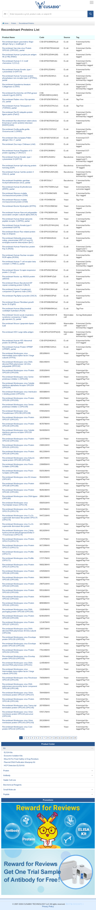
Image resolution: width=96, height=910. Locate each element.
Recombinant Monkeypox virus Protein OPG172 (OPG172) (18, 546)
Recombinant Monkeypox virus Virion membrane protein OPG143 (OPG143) (18, 721)
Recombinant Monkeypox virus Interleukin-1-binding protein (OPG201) (19, 393)
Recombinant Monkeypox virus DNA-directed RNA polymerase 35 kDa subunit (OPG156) (19, 631)
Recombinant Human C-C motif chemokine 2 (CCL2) (15, 62)
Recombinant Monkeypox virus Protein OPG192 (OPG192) (18, 440)
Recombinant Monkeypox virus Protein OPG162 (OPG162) (18, 598)
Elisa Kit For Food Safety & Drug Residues (21, 759)
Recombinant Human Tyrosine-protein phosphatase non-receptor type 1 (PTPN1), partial (19, 78)
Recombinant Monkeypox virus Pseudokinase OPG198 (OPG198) (16, 412)
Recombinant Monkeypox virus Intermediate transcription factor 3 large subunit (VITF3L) (18, 355)
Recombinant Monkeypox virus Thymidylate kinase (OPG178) (15, 504)
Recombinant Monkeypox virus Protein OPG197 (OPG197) (18, 418)
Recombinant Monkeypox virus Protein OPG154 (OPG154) (18, 651)
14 (71, 738)
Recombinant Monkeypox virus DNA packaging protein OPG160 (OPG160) (17, 610)
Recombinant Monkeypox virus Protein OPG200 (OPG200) (18, 399)
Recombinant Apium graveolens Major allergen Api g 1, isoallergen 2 (17, 43)
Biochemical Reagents (12, 785)
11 (60, 738)
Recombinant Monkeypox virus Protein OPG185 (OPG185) (18, 484)
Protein (13, 23)
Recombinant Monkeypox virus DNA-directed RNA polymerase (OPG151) (17, 664)
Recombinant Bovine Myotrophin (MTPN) (19, 206)
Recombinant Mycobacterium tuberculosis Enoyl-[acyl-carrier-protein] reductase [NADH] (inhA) (19, 123)
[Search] (91, 14)
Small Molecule (9, 789)
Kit (4, 748)
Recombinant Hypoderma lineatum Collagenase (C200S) (16, 85)
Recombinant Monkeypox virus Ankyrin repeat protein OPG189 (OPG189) (18, 459)
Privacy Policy (48, 906)
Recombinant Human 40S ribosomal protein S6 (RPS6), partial (17, 341)
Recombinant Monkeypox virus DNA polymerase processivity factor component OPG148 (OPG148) (19, 686)
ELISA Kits (8, 752)
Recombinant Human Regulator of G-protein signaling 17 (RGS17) (17, 152)
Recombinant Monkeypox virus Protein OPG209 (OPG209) (18, 371)
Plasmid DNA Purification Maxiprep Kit (19, 762)
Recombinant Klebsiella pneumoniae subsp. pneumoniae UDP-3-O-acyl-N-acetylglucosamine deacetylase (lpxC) (17, 240)
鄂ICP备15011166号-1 (75, 904)
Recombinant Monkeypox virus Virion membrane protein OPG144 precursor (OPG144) (17, 714)
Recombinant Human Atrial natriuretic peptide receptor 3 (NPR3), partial (17, 220)
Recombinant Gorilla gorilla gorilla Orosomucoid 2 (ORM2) (15, 130)
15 (75, 738)
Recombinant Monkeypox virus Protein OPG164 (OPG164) (18, 585)
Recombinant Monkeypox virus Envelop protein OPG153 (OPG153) (18, 657)
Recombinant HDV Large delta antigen (18, 332)
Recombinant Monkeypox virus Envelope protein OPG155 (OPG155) (19, 638)
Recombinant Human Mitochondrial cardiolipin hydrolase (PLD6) (16, 309)
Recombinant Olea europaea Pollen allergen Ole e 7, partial (16, 139)
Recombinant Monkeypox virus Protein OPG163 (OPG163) (18, 591)
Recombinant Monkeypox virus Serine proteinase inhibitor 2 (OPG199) (18, 405)
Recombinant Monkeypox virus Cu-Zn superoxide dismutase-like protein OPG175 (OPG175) (19, 517)
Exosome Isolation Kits (13, 756)
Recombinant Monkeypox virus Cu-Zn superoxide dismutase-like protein (17, 525)
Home (6, 23)
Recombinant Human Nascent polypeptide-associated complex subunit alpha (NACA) (19, 213)
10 (56, 738)
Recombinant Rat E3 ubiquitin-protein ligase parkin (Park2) (17, 113)
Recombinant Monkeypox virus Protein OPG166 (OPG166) (18, 572)
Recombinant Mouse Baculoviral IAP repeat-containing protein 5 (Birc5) (17, 284)
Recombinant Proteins (26, 23)
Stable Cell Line (9, 780)
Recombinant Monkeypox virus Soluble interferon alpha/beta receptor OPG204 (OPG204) (18, 385)
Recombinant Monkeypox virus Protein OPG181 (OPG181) (18, 491)
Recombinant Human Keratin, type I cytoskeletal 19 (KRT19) (16, 70)
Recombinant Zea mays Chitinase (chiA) (18, 144)
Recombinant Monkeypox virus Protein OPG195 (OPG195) (18, 425)
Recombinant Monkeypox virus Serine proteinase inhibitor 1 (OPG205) (18, 378)
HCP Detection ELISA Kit (14, 765)
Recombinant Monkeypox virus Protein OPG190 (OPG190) (18, 452)
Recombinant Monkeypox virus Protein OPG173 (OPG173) (18, 540)
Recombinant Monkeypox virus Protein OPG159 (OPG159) (18, 617)
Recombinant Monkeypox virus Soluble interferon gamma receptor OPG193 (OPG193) (18, 432)
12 (63, 738)
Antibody (6, 775)
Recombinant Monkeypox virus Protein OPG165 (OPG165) (18, 578)
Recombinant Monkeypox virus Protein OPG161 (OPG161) (18, 604)
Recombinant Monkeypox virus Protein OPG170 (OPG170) (18, 566)
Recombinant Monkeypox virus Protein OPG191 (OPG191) (18, 446)
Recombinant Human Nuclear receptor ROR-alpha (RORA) (18, 256)
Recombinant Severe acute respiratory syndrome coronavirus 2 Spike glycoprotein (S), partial (18, 317)
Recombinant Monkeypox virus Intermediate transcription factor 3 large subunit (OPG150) (18, 671)
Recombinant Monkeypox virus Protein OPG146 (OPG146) (18, 700)
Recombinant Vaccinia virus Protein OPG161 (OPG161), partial (16, 49)
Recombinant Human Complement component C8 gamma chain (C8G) (17, 290)
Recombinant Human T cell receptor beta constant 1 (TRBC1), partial (19, 262)
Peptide (6, 794)
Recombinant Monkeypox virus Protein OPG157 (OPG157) (18, 623)
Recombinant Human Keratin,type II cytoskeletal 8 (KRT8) (16, 226)
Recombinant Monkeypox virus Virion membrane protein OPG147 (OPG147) (18, 694)
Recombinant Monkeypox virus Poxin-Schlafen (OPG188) (18, 465)
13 (67, 738)
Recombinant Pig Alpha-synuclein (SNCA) (19, 296)
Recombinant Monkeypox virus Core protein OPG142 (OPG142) (17, 728)
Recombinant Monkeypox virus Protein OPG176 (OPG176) (18, 510)
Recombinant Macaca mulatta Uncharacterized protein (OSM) (15, 194)
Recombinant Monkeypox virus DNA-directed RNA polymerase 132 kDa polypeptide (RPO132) (17, 364)
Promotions (48, 800)
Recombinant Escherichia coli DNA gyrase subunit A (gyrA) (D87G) (19, 94)
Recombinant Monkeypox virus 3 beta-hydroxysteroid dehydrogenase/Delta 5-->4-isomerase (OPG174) (18, 532)
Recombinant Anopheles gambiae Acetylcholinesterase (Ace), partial (16, 181)
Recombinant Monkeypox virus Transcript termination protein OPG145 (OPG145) (19, 706)
